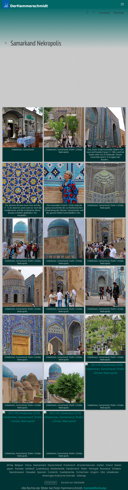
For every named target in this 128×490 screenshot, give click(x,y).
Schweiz (116, 468)
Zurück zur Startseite (72, 482)
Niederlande (57, 468)
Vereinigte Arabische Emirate (58, 475)
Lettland (29, 468)
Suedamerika (67, 472)
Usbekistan (112, 472)
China (28, 465)
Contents (104, 13)
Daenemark (39, 465)
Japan (10, 468)
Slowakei (31, 472)
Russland (105, 468)
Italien (118, 465)
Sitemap (119, 13)
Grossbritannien (86, 465)
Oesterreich (72, 468)
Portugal (93, 468)
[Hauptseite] (94, 13)
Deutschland (55, 465)
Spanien (41, 472)
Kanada (19, 468)
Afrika (10, 465)
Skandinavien (16, 472)
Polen (84, 468)
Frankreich (69, 465)
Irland (109, 465)
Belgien (19, 465)
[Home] (33, 4)
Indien (100, 465)
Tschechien (82, 472)
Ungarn (94, 472)
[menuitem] (87, 13)
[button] (5, 485)
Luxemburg (42, 468)
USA (102, 472)
